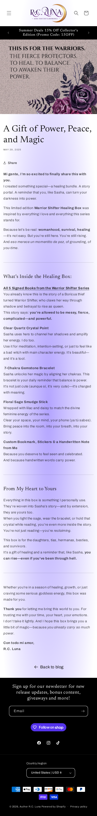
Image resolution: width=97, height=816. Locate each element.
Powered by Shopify (54, 806)
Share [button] (12, 163)
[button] (9, 13)
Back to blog (52, 667)
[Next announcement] (89, 33)
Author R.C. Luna (30, 806)
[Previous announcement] (8, 33)
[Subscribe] (83, 711)
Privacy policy (79, 806)
